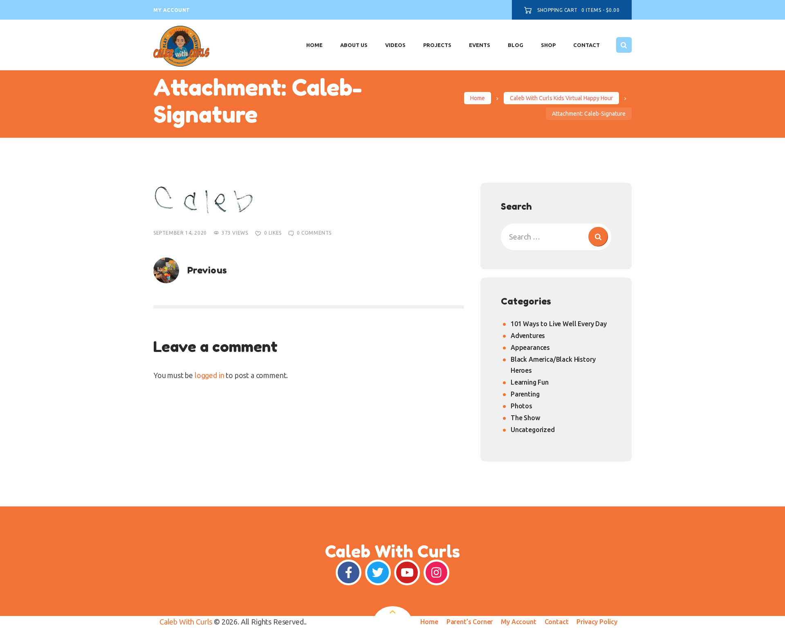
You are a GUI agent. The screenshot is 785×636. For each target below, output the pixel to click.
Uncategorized (533, 429)
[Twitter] (378, 572)
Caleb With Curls (185, 622)
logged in (209, 375)
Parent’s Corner (469, 621)
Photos (521, 406)
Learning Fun (530, 382)
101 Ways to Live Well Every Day (559, 323)
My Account (518, 621)
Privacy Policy (596, 621)
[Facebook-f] (348, 572)
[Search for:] (556, 237)
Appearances (530, 347)
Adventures (528, 335)
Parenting (525, 394)
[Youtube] (407, 572)
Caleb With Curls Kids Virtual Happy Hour (561, 98)
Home (477, 98)
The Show (525, 417)
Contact (557, 621)
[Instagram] (436, 572)
